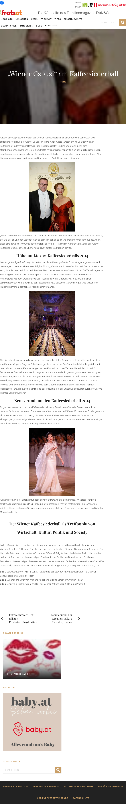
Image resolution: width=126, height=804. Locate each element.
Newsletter (51, 26)
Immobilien (26, 26)
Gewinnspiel (9, 26)
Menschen (22, 19)
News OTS (7, 19)
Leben (34, 19)
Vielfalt (46, 19)
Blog (39, 26)
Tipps (58, 19)
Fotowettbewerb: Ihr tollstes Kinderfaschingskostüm (23, 618)
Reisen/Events (73, 19)
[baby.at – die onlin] (32, 722)
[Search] (122, 22)
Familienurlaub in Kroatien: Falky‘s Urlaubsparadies (61, 618)
